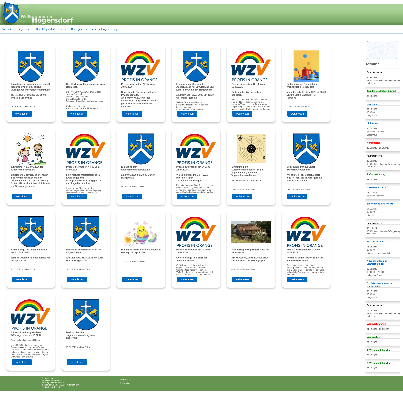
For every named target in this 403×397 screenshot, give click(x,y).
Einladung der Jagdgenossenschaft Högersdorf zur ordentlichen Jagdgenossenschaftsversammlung (30, 87)
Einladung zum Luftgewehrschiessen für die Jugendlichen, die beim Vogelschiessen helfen (247, 171)
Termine (62, 29)
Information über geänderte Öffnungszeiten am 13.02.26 (26, 334)
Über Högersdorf (45, 29)
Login (116, 29)
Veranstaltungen (100, 29)
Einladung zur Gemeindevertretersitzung (135, 168)
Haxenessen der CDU (378, 187)
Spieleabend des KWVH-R (381, 203)
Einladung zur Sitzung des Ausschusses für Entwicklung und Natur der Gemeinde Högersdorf (195, 87)
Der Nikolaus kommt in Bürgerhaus (379, 284)
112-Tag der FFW (376, 241)
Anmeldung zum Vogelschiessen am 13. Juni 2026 (29, 251)
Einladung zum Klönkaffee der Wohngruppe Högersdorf (303, 85)
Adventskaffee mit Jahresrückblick (377, 262)
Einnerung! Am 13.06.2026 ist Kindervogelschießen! (27, 168)
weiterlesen (21, 113)
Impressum (125, 379)
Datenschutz (125, 383)
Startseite (7, 29)
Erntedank (372, 104)
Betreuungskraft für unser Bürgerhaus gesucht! (301, 168)
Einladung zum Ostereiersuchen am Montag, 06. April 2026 (141, 251)
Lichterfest (373, 123)
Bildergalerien (79, 29)
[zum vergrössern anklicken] (382, 58)
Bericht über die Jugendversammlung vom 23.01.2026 (80, 335)
